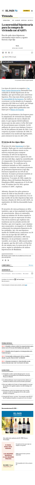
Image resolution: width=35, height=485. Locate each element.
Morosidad (25, 273)
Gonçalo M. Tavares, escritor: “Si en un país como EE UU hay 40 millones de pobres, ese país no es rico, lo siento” (18, 397)
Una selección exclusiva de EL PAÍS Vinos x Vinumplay (15, 438)
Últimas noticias (7, 343)
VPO (13, 20)
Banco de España (17, 110)
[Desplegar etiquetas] (32, 273)
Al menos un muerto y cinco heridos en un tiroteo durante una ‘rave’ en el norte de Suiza (16, 362)
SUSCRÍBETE (26, 10)
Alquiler (17, 20)
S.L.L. (17, 46)
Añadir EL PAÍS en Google (10, 56)
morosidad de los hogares (14, 99)
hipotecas (19, 146)
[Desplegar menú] (3, 10)
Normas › (31, 265)
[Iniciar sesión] (32, 10)
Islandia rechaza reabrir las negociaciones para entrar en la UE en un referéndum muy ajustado (17, 347)
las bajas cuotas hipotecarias (15, 89)
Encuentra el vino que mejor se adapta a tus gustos (23, 444)
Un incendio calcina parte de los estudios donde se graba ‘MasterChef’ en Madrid (16, 357)
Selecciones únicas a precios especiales (23, 454)
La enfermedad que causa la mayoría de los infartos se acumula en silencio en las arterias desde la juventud (17, 380)
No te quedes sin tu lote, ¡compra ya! (24, 463)
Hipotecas (24, 20)
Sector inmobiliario (17, 273)
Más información (5, 281)
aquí (26, 285)
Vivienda (7, 16)
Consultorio (6, 20)
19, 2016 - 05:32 (17, 48)
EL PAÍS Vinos (17, 414)
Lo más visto (5, 370)
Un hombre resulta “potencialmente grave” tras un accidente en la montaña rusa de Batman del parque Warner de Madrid (16, 375)
